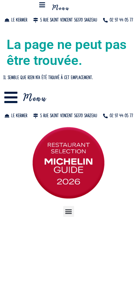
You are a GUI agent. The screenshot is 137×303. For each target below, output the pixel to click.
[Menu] (42, 5)
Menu (61, 9)
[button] (68, 211)
